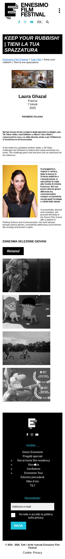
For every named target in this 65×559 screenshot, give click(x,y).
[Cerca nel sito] (47, 22)
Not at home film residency (33, 460)
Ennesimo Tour (33, 473)
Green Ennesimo (32, 452)
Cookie (27, 552)
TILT (32, 485)
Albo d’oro (32, 481)
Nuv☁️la (33, 464)
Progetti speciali (32, 456)
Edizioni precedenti (32, 477)
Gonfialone (33, 468)
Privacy (37, 552)
